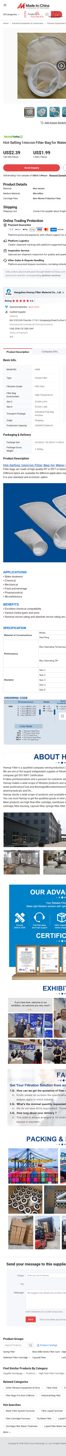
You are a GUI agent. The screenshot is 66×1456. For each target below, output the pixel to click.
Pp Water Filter (44, 1418)
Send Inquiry (31, 167)
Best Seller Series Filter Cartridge (47, 1351)
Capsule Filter (39, 1357)
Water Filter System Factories (20, 1410)
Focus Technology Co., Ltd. (40, 1443)
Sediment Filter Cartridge (15, 1357)
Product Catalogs (48, 1345)
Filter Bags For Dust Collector (20, 1395)
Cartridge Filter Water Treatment (22, 1426)
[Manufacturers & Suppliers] (33, 5)
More (6, 1432)
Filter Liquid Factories (52, 1410)
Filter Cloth (52, 1387)
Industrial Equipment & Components (27, 23)
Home (5, 23)
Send (30, 1319)
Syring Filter (9, 1351)
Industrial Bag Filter (51, 1395)
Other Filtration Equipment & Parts (23, 1387)
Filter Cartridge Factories (18, 1418)
